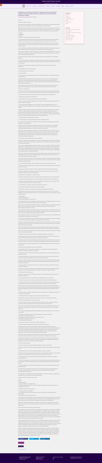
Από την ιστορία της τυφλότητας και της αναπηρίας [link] (73, 29)
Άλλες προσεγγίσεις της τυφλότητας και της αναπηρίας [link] (73, 32)
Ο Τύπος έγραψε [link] (68, 17)
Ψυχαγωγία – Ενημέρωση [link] (69, 39)
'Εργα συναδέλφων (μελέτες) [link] (48, 3)
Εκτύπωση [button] (22, 442)
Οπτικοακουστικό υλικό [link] (69, 38)
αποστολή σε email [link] (22, 449)
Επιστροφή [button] (21, 446)
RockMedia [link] (79, 458)
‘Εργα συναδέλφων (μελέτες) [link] (70, 35)
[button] (53, 458)
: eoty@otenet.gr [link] (39, 459)
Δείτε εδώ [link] (67, 23)
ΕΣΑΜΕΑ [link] (67, 20)
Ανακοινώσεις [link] (67, 16)
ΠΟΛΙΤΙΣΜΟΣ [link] (55, 3)
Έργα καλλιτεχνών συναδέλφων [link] (70, 36)
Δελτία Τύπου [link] (67, 14)
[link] (1, 5)
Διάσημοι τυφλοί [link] (68, 33)
